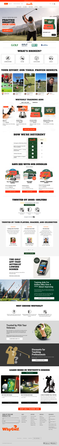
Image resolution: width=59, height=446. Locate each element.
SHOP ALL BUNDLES (29, 166)
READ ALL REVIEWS (29, 253)
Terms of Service (19, 438)
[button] (6, 4)
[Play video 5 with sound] (52, 82)
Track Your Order (33, 416)
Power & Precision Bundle (44, 185)
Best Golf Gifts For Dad (52, 425)
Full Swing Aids (24, 417)
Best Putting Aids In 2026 (52, 420)
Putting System (25, 185)
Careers (41, 423)
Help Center (32, 417)
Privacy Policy (25, 438)
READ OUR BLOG (29, 372)
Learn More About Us (14, 338)
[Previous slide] (26, 250)
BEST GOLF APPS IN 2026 (7, 395)
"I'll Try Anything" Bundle (10, 185)
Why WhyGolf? (42, 417)
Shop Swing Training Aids (44, 298)
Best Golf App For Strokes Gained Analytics (53, 427)
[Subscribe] (18, 421)
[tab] (25, 102)
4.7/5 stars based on (32, 202)
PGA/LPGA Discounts (43, 420)
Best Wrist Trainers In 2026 (52, 422)
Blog (49, 417)
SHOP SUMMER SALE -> (7, 30)
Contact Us (32, 420)
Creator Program (42, 422)
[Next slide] (32, 250)
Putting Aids (23, 419)
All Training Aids (24, 416)
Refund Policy (30, 438)
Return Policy (33, 422)
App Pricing (50, 429)
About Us (41, 416)
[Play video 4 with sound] (41, 82)
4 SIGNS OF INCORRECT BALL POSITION (48, 395)
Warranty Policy (33, 423)
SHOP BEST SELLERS (29, 129)
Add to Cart (13, 191)
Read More (10, 402)
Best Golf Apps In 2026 (52, 424)
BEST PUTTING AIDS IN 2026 (26, 395)
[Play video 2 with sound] (18, 82)
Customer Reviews (43, 419)
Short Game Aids (24, 420)
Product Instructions (34, 419)
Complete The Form (39, 360)
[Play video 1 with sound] (7, 82)
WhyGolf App (24, 422)
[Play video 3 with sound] (29, 82)
